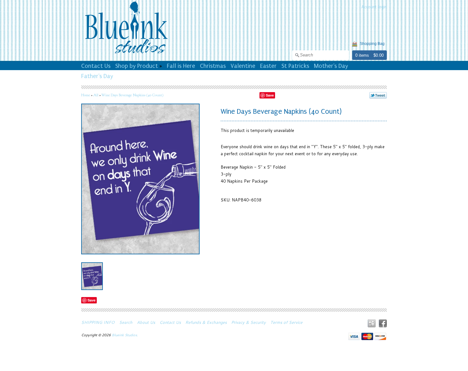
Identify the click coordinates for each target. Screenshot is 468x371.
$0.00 (378, 55)
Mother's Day (331, 65)
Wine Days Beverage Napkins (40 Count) (132, 95)
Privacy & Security (248, 322)
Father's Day (97, 76)
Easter (268, 65)
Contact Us (95, 65)
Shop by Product (136, 65)
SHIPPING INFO (98, 322)
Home (85, 95)
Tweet (378, 95)
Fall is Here (181, 65)
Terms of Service (286, 322)
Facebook (383, 323)
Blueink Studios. (125, 335)
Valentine (242, 65)
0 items (362, 55)
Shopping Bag (372, 43)
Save (270, 95)
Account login (374, 7)
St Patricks (295, 65)
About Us (146, 322)
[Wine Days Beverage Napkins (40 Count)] (92, 276)
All (95, 95)
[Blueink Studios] (126, 54)
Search (125, 322)
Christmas (213, 65)
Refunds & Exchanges (206, 322)
